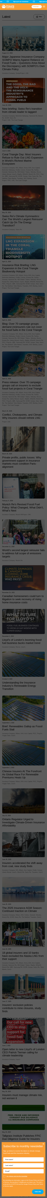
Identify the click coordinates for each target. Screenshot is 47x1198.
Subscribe (38, 1191)
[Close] (43, 1144)
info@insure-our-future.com (27, 1182)
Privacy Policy (32, 1184)
